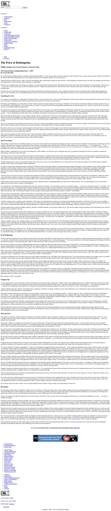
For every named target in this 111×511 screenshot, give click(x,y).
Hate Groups (7, 454)
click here (77, 428)
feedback (11, 504)
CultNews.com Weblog (10, 484)
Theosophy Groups (9, 468)
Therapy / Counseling (10, 470)
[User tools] (1, 54)
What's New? (8, 21)
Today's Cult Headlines (10, 38)
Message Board (8, 43)
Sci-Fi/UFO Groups (9, 467)
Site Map (6, 488)
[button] (7, 13)
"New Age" (7, 462)
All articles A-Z (8, 444)
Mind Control (8, 40)
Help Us (6, 49)
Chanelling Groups (9, 453)
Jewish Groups (8, 459)
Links (5, 44)
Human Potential (8, 456)
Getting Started (8, 16)
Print (5, 57)
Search (25, 7)
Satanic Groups (8, 465)
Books (6, 46)
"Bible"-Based (8, 450)
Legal (5, 23)
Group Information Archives (12, 35)
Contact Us (7, 24)
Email (7, 58)
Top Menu (3, 14)
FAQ (5, 20)
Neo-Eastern (7, 461)
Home (6, 30)
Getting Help (7, 32)
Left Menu (4, 27)
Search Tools (7, 447)
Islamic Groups (8, 457)
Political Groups (8, 464)
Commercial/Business (10, 451)
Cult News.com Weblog (10, 41)
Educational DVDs (9, 47)
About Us (7, 18)
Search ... (3, 7)
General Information (9, 445)
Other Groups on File (10, 471)
